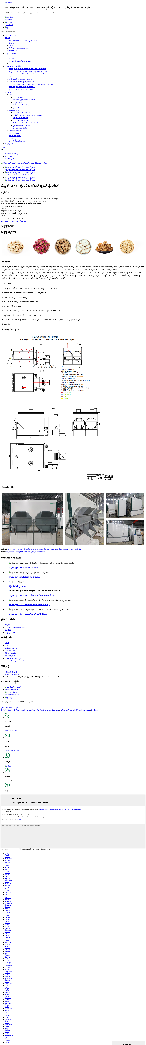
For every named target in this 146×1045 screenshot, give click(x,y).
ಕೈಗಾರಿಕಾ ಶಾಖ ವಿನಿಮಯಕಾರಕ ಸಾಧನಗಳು (21, 89)
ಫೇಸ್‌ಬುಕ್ (16, 695)
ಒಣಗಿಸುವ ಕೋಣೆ (14, 110)
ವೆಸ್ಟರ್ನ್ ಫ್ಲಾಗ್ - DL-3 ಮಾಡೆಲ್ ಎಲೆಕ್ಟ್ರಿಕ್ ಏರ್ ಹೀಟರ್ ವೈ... (29, 605)
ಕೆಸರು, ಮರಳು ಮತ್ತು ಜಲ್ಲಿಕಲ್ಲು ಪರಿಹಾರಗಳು (21, 82)
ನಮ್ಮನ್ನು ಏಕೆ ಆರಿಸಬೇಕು (12, 53)
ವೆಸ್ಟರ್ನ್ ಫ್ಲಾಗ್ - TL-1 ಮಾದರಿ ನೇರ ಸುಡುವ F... (25, 568)
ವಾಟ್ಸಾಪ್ (23, 221)
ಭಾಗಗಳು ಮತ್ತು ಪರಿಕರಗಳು (17, 141)
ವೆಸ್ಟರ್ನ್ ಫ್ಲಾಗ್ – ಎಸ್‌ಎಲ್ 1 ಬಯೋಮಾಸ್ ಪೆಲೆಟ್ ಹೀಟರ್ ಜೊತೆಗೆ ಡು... (33, 595)
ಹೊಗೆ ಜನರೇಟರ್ (14, 133)
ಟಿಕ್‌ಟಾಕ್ (15, 689)
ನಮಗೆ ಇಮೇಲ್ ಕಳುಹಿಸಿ (8, 221)
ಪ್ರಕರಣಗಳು (12, 56)
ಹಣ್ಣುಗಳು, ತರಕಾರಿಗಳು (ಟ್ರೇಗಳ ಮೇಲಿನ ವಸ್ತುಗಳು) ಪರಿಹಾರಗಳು (28, 71)
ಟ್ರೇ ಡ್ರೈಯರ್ (95, 710)
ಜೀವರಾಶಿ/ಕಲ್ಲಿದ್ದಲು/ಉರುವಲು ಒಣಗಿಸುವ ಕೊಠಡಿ (27, 115)
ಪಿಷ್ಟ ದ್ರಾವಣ (12, 76)
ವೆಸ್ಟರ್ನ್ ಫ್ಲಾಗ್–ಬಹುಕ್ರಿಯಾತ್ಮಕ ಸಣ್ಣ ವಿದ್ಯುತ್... (24, 577)
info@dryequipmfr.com (12, 675)
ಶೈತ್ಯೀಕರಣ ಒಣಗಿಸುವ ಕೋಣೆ (21, 125)
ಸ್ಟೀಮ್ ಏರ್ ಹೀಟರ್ (84, 710)
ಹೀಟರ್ (11, 94)
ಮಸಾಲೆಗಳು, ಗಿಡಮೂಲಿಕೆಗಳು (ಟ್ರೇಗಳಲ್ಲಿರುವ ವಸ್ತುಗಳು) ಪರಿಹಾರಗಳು (29, 74)
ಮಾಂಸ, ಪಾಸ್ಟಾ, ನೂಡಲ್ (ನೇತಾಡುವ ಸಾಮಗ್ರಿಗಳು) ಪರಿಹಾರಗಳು (27, 69)
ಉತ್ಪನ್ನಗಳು (8, 92)
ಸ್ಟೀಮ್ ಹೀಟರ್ (17, 107)
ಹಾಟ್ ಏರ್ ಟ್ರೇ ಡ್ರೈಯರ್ (52, 710)
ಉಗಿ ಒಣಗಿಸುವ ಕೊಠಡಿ (20, 128)
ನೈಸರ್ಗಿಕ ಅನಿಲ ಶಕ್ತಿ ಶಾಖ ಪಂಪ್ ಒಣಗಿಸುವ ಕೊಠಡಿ (29, 710)
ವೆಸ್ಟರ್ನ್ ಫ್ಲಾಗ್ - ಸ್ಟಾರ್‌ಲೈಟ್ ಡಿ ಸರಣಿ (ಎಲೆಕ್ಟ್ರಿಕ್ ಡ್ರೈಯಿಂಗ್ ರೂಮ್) (25, 552)
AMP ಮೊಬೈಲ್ (13, 707)
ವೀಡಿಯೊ (11, 43)
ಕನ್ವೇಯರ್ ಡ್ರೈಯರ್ (15, 136)
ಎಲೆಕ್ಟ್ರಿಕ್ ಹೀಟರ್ (18, 102)
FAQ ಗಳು (12, 58)
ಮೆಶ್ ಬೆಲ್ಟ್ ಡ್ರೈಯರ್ (7, 710)
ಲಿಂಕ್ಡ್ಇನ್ (16, 692)
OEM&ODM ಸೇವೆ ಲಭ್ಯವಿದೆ (13, 658)
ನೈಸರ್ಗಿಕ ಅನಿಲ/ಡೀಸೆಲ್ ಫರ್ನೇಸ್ (22, 105)
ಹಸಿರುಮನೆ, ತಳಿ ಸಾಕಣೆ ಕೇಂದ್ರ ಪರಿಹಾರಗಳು (22, 87)
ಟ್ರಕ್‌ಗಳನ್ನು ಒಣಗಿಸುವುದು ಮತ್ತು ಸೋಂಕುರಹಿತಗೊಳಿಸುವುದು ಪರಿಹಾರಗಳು (31, 84)
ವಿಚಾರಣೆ (18, 221)
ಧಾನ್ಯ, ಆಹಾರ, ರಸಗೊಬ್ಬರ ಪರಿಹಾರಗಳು (20, 79)
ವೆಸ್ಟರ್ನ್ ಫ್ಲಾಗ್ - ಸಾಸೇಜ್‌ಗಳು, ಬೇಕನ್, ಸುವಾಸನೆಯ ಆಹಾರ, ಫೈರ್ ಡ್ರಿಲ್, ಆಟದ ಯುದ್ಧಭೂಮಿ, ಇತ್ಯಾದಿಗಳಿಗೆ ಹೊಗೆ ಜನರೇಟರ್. (45, 549)
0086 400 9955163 (11, 671)
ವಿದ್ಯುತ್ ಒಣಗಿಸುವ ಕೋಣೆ (20, 118)
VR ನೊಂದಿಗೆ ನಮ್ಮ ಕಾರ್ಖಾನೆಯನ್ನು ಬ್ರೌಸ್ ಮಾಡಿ (23, 40)
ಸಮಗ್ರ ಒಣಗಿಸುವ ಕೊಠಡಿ (20, 120)
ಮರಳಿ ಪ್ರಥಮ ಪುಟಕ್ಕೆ (11, 35)
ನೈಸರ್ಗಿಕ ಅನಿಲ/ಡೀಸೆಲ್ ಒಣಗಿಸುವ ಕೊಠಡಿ (25, 123)
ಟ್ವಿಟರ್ (12, 697)
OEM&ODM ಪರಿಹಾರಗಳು (13, 66)
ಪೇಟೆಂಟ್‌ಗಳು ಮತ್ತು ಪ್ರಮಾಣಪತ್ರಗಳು (20, 48)
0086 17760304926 (11, 673)
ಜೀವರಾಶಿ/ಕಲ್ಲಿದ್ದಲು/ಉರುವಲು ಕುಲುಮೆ (24, 100)
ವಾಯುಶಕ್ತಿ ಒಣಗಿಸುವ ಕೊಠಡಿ (21, 112)
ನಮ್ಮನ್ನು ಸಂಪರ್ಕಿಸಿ (10, 143)
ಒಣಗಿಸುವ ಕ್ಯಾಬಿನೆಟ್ (15, 131)
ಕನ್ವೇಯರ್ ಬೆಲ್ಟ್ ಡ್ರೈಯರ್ (17, 586)
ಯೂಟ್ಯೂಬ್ (17, 687)
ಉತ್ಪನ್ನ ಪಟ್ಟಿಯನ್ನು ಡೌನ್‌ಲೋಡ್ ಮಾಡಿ (20, 61)
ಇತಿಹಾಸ (11, 45)
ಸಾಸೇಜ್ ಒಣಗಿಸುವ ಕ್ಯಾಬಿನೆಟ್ (69, 710)
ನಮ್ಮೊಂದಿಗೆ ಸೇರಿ (13, 51)
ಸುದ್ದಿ (10, 63)
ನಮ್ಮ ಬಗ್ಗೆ (7, 38)
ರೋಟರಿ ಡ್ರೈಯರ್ (14, 138)
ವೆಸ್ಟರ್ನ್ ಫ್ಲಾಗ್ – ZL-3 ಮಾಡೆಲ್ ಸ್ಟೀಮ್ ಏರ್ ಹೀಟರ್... (28, 614)
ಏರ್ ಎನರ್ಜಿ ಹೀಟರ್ (19, 97)
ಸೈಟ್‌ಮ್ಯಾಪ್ (4, 707)
